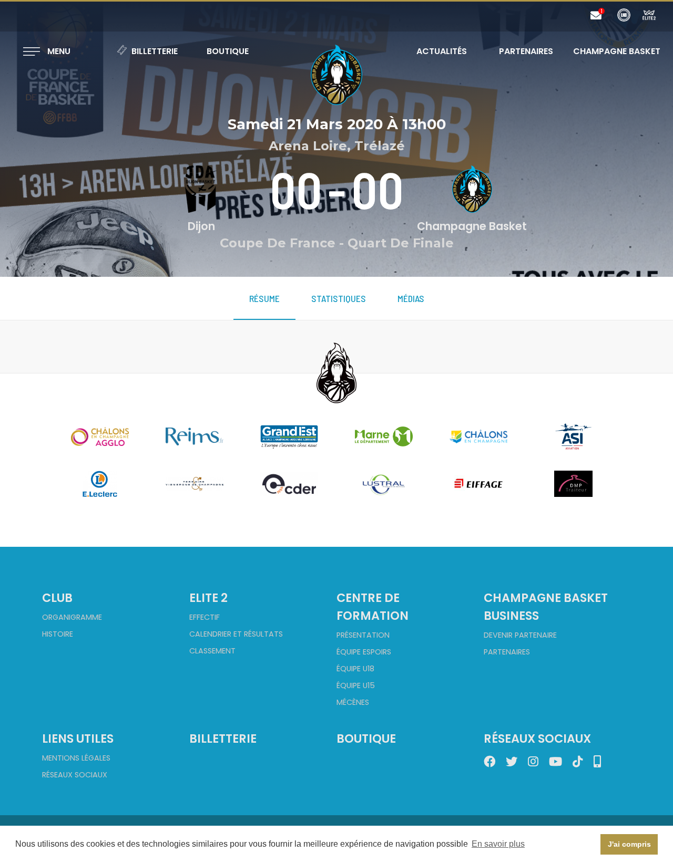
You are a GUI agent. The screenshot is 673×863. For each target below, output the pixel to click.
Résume (264, 298)
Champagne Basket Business (546, 606)
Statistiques (338, 298)
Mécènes (352, 702)
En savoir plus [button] (498, 843)
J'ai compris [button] (629, 844)
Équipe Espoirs (363, 652)
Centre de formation (372, 606)
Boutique (228, 51)
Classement (212, 651)
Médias (410, 298)
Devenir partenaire (520, 635)
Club (57, 597)
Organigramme (72, 617)
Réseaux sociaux (74, 775)
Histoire (57, 634)
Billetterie (154, 51)
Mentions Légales (76, 758)
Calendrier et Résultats (236, 634)
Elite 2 (208, 597)
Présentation (363, 635)
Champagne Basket (610, 51)
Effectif (204, 617)
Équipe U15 (355, 685)
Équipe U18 (355, 668)
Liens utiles (78, 738)
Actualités (441, 51)
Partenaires (526, 51)
